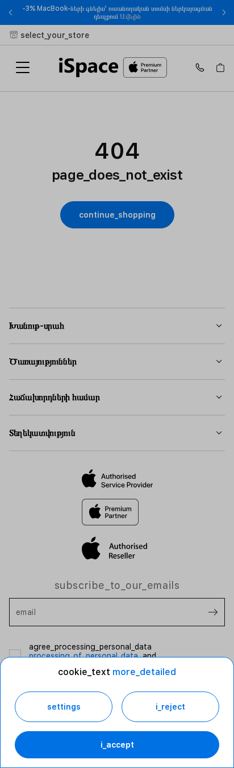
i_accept (117, 744)
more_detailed (144, 672)
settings (64, 706)
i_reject (170, 706)
